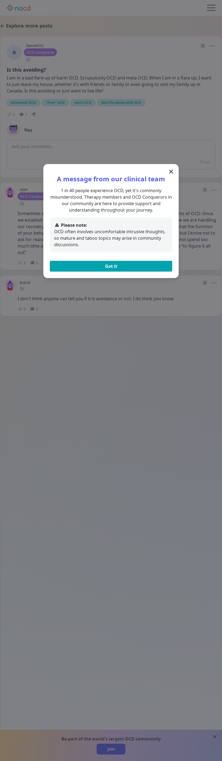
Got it (111, 266)
